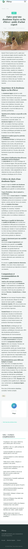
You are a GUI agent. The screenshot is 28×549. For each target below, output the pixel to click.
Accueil (3, 8)
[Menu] (25, 1)
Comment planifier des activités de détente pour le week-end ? (12, 452)
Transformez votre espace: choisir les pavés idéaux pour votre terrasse (13, 442)
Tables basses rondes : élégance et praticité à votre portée (12, 462)
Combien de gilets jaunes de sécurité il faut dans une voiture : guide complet (13, 508)
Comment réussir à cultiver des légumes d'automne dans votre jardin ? (14, 503)
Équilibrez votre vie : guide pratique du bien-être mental (13, 447)
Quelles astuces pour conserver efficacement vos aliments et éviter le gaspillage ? (13, 514)
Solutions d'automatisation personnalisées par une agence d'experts (13, 484)
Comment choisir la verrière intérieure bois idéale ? (13, 457)
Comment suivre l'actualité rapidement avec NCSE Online (13, 479)
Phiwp (9, 1)
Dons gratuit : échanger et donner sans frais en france (13, 493)
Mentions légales (11, 540)
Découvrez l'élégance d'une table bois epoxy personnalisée (13, 499)
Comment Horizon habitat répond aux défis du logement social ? (13, 488)
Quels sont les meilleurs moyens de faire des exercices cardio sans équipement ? (12, 473)
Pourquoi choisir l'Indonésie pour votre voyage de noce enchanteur (13, 467)
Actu (7, 8)
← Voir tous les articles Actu (9, 422)
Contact (19, 540)
